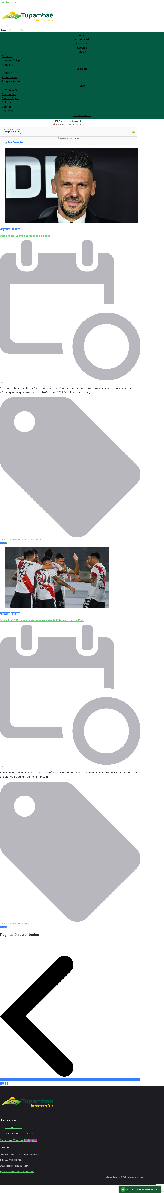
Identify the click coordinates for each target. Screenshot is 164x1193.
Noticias (15, 229)
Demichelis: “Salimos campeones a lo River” (26, 235)
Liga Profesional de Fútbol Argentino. (11, 539)
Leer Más (3, 543)
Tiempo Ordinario (12, 131)
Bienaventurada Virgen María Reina (16, 134)
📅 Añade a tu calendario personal (68, 138)
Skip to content (10, 2)
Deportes (5, 229)
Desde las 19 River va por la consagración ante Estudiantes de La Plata (42, 620)
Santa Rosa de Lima (15, 142)
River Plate (39, 539)
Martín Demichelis (29, 539)
